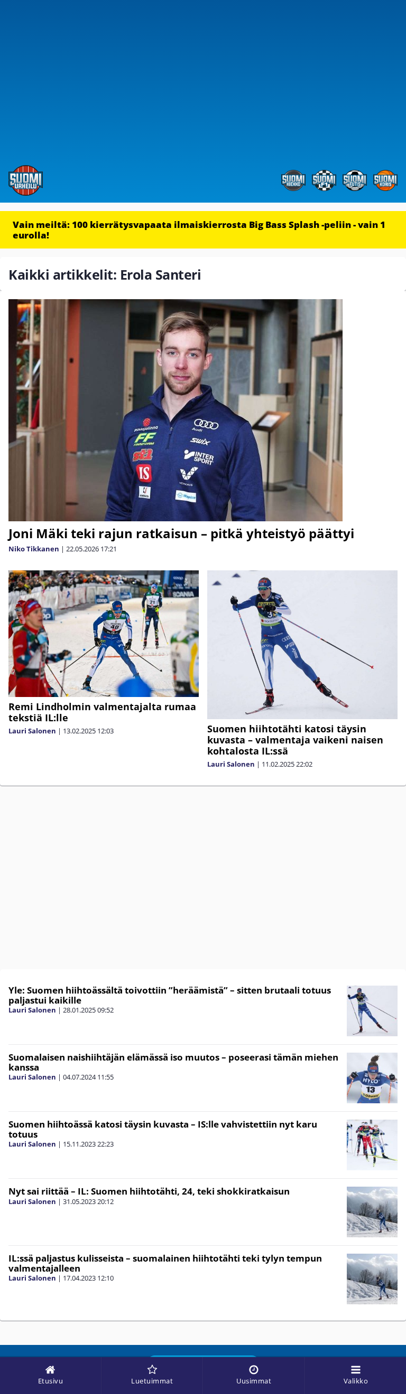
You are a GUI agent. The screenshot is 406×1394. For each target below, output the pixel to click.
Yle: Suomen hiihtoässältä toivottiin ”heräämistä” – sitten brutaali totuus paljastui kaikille (169, 995)
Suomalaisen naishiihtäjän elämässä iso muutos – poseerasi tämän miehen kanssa (173, 1062)
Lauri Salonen (32, 731)
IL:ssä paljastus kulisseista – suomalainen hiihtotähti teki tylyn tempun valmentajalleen (165, 1263)
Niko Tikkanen (33, 548)
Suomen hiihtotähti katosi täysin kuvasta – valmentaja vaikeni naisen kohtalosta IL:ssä (295, 739)
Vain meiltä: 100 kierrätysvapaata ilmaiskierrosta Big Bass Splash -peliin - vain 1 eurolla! (199, 229)
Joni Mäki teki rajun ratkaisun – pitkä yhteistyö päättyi (181, 533)
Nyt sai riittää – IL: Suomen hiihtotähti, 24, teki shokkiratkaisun (149, 1191)
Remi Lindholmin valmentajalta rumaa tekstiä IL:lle (102, 712)
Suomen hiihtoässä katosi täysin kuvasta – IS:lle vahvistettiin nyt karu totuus (162, 1129)
